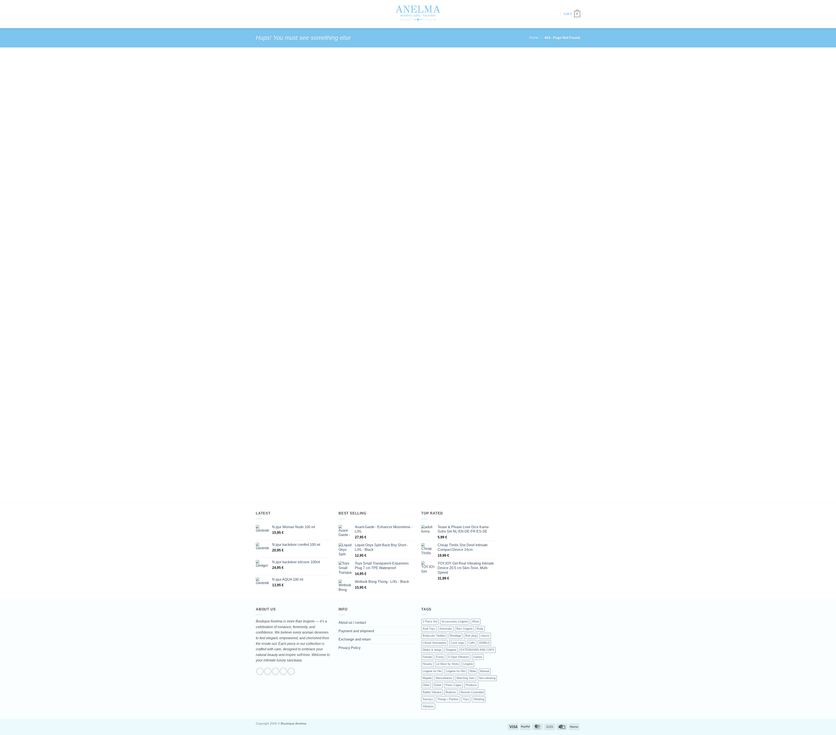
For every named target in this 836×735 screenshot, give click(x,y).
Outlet (437, 685)
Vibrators (428, 706)
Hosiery (427, 664)
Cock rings (457, 642)
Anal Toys (429, 628)
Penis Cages (453, 685)
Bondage (455, 635)
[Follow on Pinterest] (291, 671)
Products (471, 685)
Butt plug (471, 635)
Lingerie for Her (432, 671)
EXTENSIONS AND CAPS (477, 649)
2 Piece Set (430, 621)
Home (534, 38)
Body (480, 628)
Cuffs (471, 642)
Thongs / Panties (448, 699)
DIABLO (484, 642)
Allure (475, 621)
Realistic (450, 692)
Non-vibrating (487, 678)
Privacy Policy (350, 648)
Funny (440, 657)
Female (427, 657)
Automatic (445, 628)
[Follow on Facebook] (259, 671)
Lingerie (468, 664)
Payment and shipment (356, 631)
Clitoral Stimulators (435, 642)
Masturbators (444, 678)
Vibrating (478, 699)
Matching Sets (466, 678)
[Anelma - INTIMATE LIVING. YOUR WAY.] (418, 14)
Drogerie (451, 649)
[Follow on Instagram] (267, 671)
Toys (466, 699)
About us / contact (352, 622)
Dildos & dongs (432, 649)
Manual (484, 671)
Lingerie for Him (456, 671)
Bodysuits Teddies (434, 635)
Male (473, 671)
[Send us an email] (283, 671)
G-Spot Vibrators (458, 657)
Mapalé (427, 678)
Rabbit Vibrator (432, 692)
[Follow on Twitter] (275, 671)
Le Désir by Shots (447, 664)
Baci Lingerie (464, 628)
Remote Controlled (472, 692)
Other (426, 685)
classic (485, 635)
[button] (555, 14)
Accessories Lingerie (455, 621)
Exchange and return (355, 639)
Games (477, 657)
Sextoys (428, 699)
